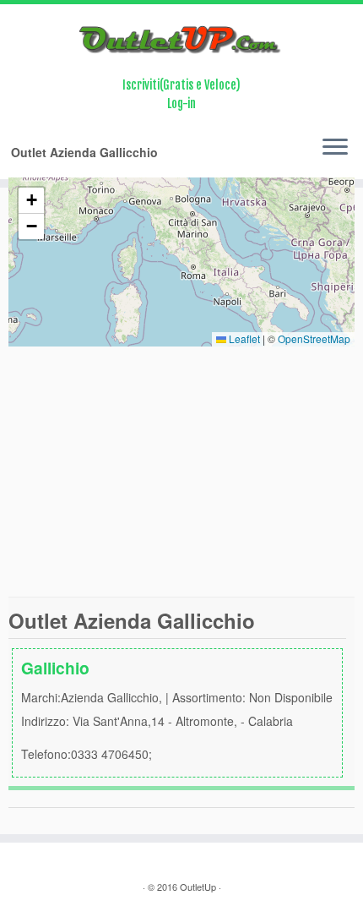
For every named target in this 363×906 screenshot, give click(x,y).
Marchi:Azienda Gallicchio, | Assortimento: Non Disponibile (177, 709)
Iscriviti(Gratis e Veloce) (181, 85)
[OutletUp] (181, 40)
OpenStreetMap (314, 338)
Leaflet (243, 338)
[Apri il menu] (335, 148)
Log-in (181, 103)
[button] (31, 201)
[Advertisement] (181, 471)
